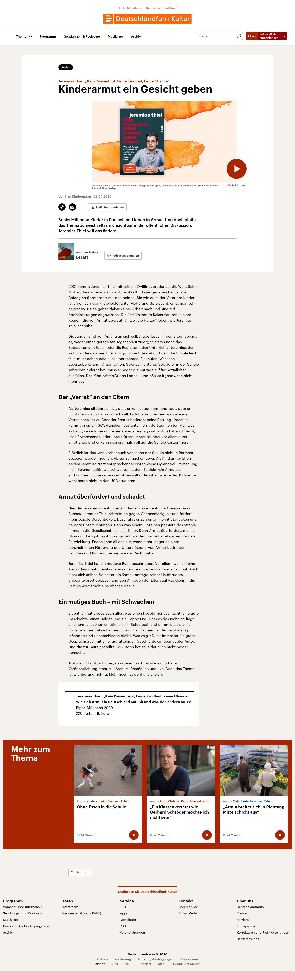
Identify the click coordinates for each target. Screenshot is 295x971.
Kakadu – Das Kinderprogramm (26, 926)
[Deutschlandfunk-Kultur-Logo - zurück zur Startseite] (147, 19)
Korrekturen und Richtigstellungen (263, 932)
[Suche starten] (239, 36)
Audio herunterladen (109, 207)
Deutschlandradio (250, 907)
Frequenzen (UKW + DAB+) (81, 913)
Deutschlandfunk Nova (161, 8)
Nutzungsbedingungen (156, 959)
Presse (242, 913)
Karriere (243, 919)
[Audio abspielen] (237, 169)
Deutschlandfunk (129, 8)
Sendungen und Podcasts (22, 913)
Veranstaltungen (132, 932)
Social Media (188, 913)
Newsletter (128, 919)
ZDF (128, 964)
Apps (124, 913)
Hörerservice (188, 907)
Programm (48, 36)
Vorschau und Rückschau (22, 907)
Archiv (136, 36)
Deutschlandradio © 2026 (147, 954)
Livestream (69, 907)
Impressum (189, 959)
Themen (22, 36)
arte (161, 964)
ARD (114, 964)
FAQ (123, 907)
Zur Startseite (80, 872)
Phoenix (144, 964)
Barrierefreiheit (248, 939)
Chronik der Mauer (185, 964)
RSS (123, 926)
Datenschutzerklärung (114, 959)
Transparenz (246, 926)
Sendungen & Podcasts (82, 36)
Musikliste (115, 36)
